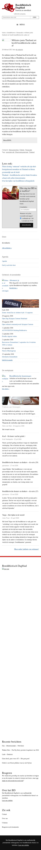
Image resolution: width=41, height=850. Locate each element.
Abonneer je (14, 280)
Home (4, 32)
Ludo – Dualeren (7, 754)
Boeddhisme (11, 32)
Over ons (5, 818)
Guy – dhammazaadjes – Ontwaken (13, 746)
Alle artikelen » (7, 248)
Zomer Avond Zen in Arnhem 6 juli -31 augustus (17, 312)
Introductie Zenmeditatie (9, 357)
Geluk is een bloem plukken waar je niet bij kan (17, 763)
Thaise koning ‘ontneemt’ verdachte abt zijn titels (19, 166)
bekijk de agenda (7, 360)
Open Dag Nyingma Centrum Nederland (14, 318)
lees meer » (5, 389)
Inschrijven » (13, 288)
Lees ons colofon (7, 800)
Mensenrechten (14, 150)
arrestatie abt (10, 152)
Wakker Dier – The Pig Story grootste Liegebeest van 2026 (20, 750)
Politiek (22, 150)
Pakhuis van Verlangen (11, 407)
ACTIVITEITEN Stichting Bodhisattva (14, 330)
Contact (4, 814)
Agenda (4, 261)
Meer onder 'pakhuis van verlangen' (26, 549)
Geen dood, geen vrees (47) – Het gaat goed (15, 758)
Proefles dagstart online (9, 336)
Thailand (31, 152)
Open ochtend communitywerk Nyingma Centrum (17, 324)
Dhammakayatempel (21, 152)
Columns (5, 823)
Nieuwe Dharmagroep (9, 351)
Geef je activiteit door (9, 265)
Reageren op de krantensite (10, 827)
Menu (22, 25)
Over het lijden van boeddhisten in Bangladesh (18, 181)
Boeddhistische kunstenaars (20, 376)
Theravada (20, 32)
